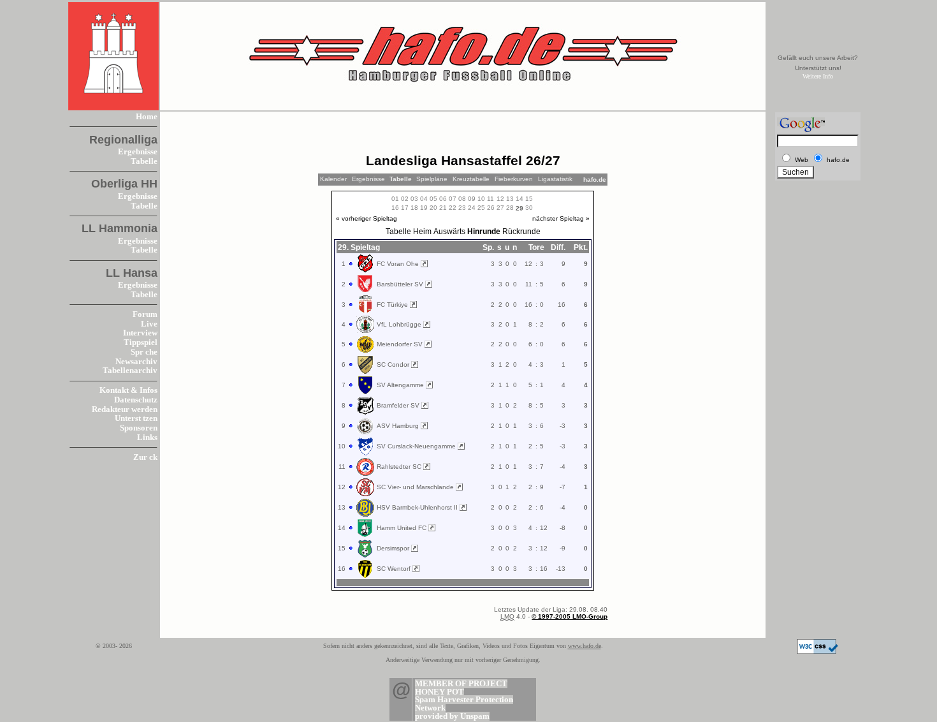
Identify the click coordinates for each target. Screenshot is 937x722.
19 (424, 207)
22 (452, 207)
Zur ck (145, 457)
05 (433, 198)
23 (462, 207)
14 (519, 198)
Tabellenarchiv (130, 370)
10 (481, 198)
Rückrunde (521, 231)
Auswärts (449, 231)
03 (414, 198)
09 (472, 198)
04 (424, 198)
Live (149, 324)
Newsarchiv (136, 361)
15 (529, 198)
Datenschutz (135, 399)
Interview (140, 332)
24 (472, 207)
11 (490, 198)
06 (443, 198)
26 (491, 207)
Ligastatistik (555, 178)
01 (395, 198)
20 (433, 207)
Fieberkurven (514, 178)
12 (500, 198)
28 (510, 207)
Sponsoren (138, 428)
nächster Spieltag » (561, 218)
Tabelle (144, 161)
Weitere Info (818, 76)
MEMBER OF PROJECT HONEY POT (461, 687)
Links (147, 437)
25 (481, 207)
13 (510, 198)
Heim (422, 231)
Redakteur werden (124, 409)
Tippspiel (140, 342)
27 (500, 207)
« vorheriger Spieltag (366, 218)
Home (146, 116)
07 (452, 198)
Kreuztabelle (471, 178)
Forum (145, 314)
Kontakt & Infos (128, 390)
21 (443, 207)
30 (529, 207)
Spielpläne (431, 178)
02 (405, 198)
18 (414, 207)
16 (395, 207)
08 (462, 198)
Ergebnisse (137, 151)
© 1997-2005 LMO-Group (569, 616)
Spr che (144, 352)
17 (405, 207)
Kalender (333, 178)
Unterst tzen (136, 418)
